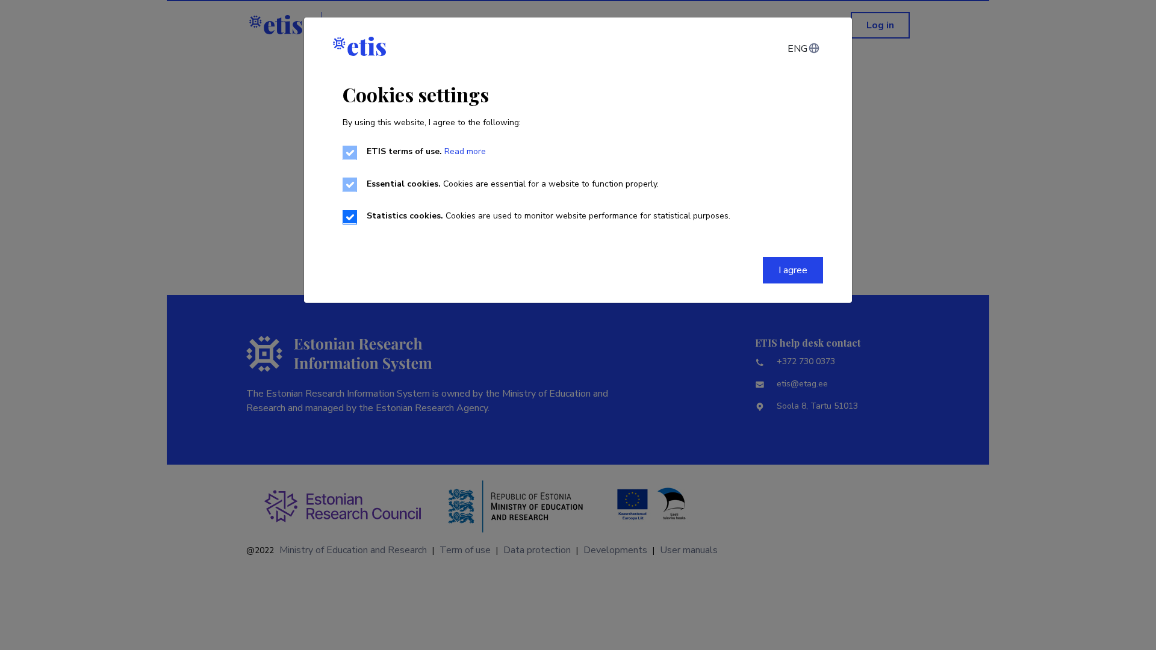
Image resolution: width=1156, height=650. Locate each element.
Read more (465, 151)
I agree (792, 270)
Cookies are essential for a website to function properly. (513, 184)
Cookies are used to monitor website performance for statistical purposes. (548, 215)
